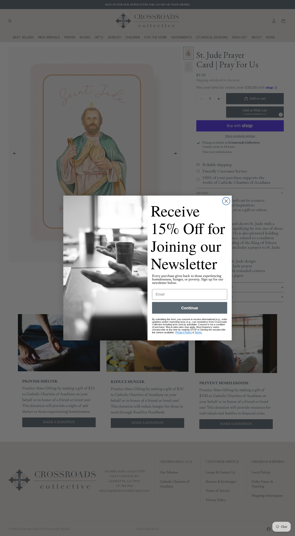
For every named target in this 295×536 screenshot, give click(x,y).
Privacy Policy (183, 332)
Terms (198, 332)
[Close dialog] (226, 201)
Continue (189, 308)
